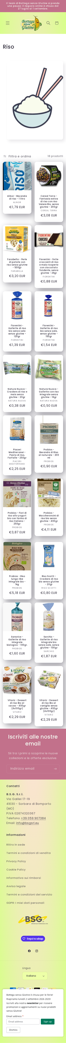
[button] (8, 23)
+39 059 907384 (33, 818)
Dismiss (13, 1029)
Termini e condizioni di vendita (28, 853)
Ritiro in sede (15, 845)
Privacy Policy (16, 861)
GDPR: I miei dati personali (25, 903)
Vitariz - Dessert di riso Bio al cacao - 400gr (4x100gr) (17, 704)
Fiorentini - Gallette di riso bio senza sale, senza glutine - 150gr (49, 331)
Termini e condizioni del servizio (29, 894)
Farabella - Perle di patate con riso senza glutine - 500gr (17, 263)
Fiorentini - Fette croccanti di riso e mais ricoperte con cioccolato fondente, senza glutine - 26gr (48, 266)
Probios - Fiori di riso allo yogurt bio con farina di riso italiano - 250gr (17, 518)
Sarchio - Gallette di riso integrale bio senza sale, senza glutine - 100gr (48, 642)
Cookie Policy (15, 869)
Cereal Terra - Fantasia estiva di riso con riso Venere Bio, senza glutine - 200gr (49, 201)
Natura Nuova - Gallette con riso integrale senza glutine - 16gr (49, 393)
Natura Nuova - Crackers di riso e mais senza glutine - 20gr (17, 393)
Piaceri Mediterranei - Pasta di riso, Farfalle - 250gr (17, 453)
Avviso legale (16, 886)
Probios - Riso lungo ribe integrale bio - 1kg (17, 580)
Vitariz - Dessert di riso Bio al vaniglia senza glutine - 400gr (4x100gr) (48, 706)
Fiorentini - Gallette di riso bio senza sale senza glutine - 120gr (17, 331)
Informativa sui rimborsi (23, 878)
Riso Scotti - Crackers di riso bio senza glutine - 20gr (49, 580)
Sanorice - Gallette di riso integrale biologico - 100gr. (17, 641)
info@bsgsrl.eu (27, 823)
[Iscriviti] (55, 768)
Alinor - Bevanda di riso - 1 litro (17, 197)
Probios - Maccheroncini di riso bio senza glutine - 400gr (49, 516)
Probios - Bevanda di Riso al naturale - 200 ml (49, 453)
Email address (15, 1016)
